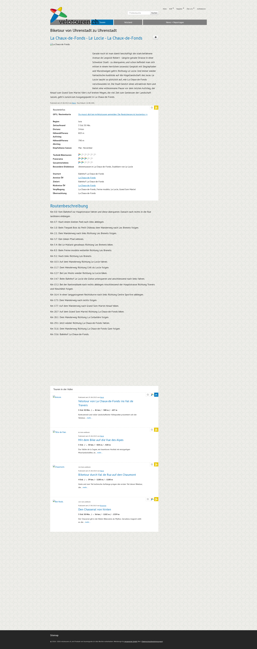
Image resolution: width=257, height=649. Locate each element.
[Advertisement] (70, 69)
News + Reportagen (175, 22)
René (74, 103)
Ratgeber (179, 9)
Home (165, 9)
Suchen (154, 13)
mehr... (89, 418)
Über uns (190, 9)
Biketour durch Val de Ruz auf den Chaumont (107, 474)
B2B (170, 9)
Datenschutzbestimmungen (152, 641)
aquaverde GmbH (130, 641)
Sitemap (54, 635)
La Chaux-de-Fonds (87, 177)
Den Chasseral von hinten (94, 509)
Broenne (103, 506)
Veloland (128, 22)
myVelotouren (201, 9)
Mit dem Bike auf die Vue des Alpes (100, 440)
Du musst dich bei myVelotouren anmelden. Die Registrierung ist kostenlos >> (113, 114)
